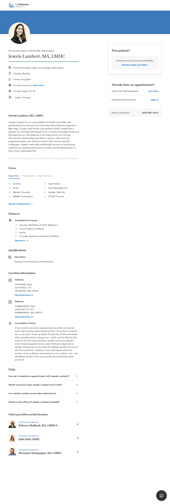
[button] (43, 376)
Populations (28, 175)
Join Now (153, 91)
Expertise (13, 175)
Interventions (44, 175)
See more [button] (39, 85)
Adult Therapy (23, 97)
